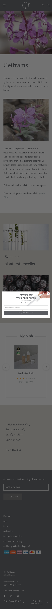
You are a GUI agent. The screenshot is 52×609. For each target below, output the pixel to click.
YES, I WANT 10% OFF (26, 312)
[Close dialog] (48, 293)
